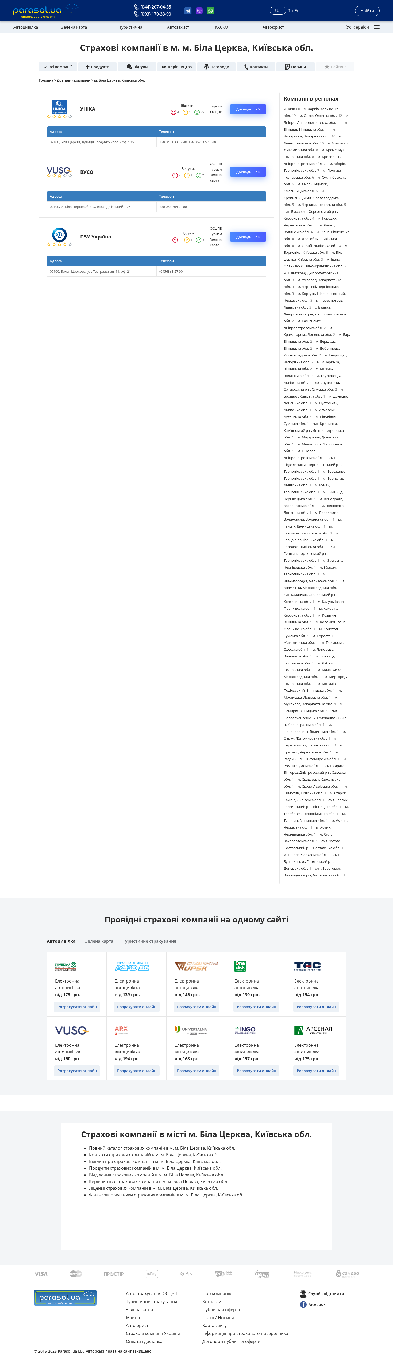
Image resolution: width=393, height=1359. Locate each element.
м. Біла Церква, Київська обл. (119, 80)
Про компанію (217, 1293)
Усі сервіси (357, 27)
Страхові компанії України (153, 1333)
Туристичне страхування (149, 941)
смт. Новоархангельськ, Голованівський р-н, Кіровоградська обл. (316, 718)
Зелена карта (74, 27)
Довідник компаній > (75, 80)
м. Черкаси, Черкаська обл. (322, 204)
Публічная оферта (221, 1309)
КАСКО (221, 27)
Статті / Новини (218, 1317)
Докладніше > (248, 109)
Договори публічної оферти (231, 1341)
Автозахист (178, 27)
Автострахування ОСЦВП (152, 1293)
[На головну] (65, 1298)
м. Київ (292, 108)
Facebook (317, 1304)
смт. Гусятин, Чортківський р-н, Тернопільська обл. (310, 553)
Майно (133, 1317)
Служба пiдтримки (326, 1293)
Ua (278, 11)
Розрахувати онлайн (77, 1006)
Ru (290, 11)
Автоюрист (273, 27)
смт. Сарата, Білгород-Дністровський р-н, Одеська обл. (315, 772)
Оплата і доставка (144, 1341)
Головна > (48, 80)
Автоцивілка (25, 27)
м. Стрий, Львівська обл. (319, 245)
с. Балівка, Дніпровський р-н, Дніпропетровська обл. (315, 314)
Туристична (130, 27)
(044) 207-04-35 (156, 7)
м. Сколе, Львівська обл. (319, 786)
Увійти (367, 11)
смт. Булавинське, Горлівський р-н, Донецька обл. (312, 861)
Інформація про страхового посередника (245, 1333)
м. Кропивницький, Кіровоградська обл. (311, 197)
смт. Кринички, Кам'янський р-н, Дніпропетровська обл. (314, 430)
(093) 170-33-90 (156, 14)
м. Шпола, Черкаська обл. (307, 854)
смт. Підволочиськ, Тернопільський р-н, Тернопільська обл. (313, 464)
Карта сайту (214, 1325)
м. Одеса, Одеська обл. (320, 115)
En (297, 11)
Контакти (211, 1301)
